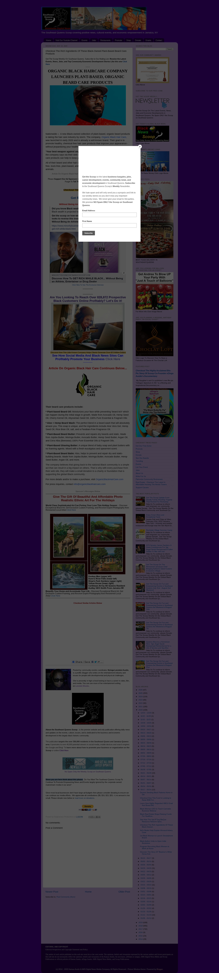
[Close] (140, 147)
